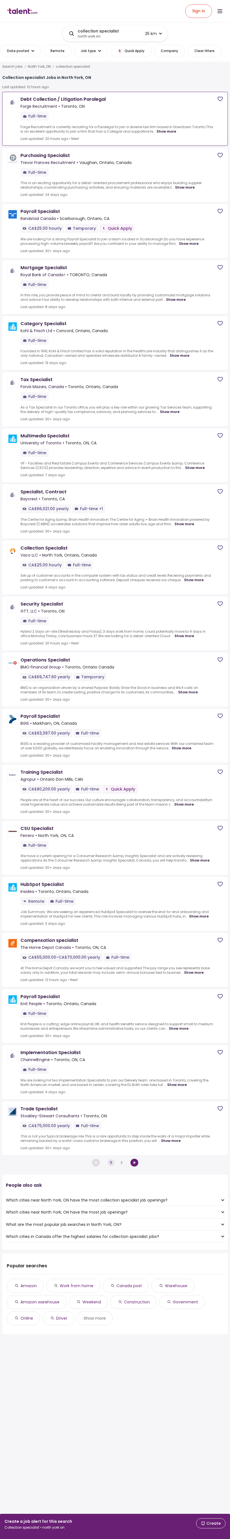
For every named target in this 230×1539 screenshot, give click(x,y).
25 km (151, 33)
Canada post (129, 1286)
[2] (134, 1163)
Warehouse (176, 1286)
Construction (137, 1302)
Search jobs (12, 66)
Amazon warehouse (39, 1302)
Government (185, 1302)
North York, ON (39, 66)
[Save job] (220, 99)
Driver (61, 1318)
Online (26, 1318)
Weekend (91, 1302)
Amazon (28, 1286)
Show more (166, 131)
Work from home (76, 1286)
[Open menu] (220, 11)
